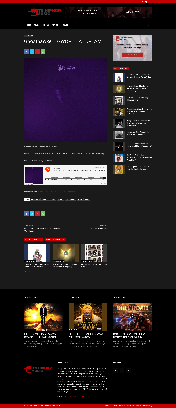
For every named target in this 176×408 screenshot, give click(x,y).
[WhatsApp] (43, 51)
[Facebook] (142, 1)
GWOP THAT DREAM (48, 199)
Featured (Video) (119, 330)
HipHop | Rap (29, 35)
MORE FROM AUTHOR (55, 239)
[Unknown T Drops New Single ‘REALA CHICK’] (94, 253)
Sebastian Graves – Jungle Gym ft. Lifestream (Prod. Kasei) (42, 229)
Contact (114, 406)
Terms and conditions (126, 406)
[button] (148, 25)
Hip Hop (60, 199)
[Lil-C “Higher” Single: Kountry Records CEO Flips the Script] (43, 317)
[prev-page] (25, 271)
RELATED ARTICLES (33, 239)
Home (28, 25)
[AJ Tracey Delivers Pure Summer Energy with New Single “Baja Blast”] (119, 158)
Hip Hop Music (70, 199)
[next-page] (29, 271)
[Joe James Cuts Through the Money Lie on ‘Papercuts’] (119, 135)
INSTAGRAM (69, 191)
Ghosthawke (35, 199)
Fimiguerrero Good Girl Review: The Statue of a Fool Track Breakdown (138, 123)
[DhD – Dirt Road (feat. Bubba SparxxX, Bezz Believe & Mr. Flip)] (132, 317)
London (80, 199)
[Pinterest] (37, 51)
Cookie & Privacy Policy (144, 406)
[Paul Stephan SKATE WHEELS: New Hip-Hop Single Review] (119, 169)
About (107, 406)
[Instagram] (146, 1)
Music (36, 25)
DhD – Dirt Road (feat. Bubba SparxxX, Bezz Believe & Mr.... (129, 335)
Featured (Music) (30, 261)
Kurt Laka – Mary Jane (98, 228)
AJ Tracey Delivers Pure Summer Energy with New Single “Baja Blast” (139, 157)
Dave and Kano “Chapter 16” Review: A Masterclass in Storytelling (137, 88)
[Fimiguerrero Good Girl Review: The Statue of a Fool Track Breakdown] (119, 123)
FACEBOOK (55, 191)
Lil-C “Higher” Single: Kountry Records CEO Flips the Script (40, 335)
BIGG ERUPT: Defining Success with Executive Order (86, 335)
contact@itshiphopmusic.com (78, 396)
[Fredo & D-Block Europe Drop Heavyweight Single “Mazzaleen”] (119, 146)
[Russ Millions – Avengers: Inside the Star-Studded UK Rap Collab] (37, 253)
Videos (46, 25)
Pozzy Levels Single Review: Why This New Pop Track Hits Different (139, 111)
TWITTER (42, 191)
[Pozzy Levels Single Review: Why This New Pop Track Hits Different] (119, 112)
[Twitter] (150, 1)
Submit (65, 25)
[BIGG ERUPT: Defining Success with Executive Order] (88, 317)
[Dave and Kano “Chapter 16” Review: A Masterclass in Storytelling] (66, 253)
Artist (55, 25)
